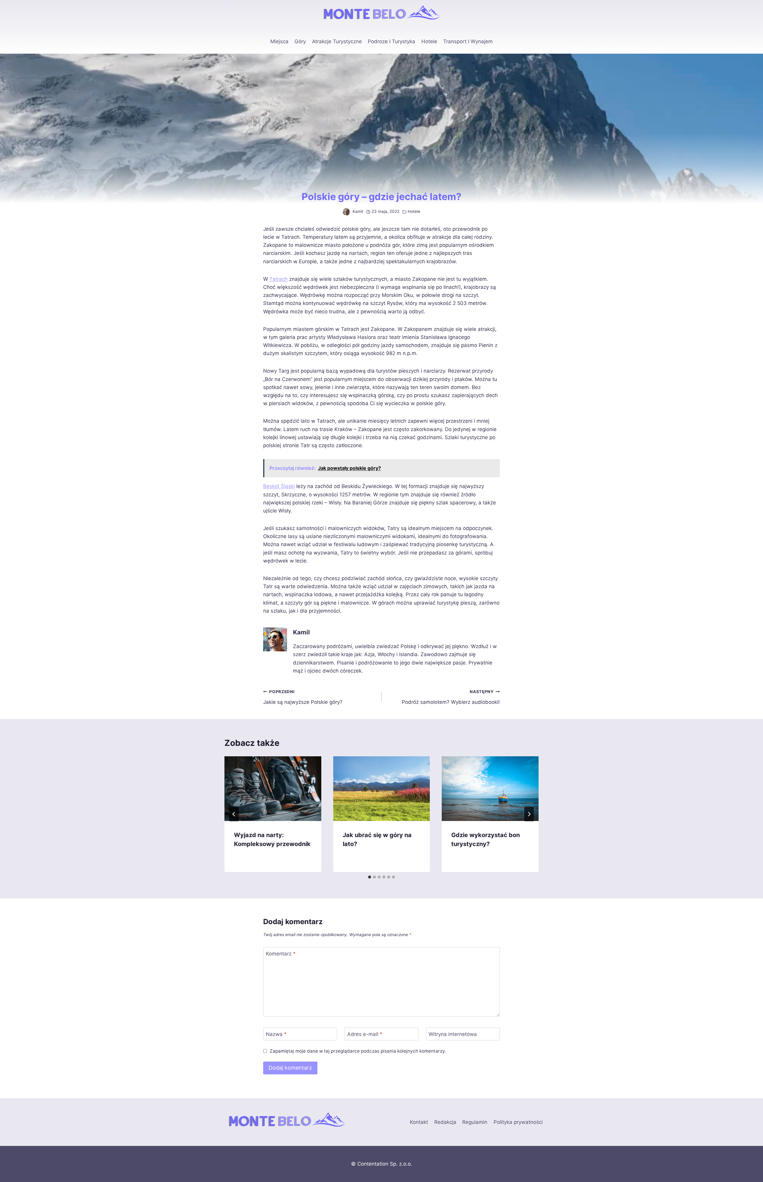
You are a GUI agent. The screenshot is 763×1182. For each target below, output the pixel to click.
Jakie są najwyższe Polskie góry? (302, 697)
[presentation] (272, 788)
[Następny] (529, 814)
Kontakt (419, 1122)
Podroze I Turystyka (391, 41)
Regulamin (474, 1122)
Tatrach (278, 279)
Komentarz (281, 954)
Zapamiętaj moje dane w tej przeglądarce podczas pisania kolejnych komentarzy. (358, 1051)
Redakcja (445, 1122)
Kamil (358, 211)
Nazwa (276, 1034)
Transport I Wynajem (468, 41)
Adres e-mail (364, 1034)
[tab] (369, 877)
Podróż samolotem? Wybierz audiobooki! (451, 697)
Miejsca (279, 41)
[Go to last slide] (234, 814)
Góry (300, 41)
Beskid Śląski (279, 486)
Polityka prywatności (518, 1122)
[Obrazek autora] (346, 212)
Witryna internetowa (453, 1034)
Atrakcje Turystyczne (337, 41)
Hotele (429, 41)
